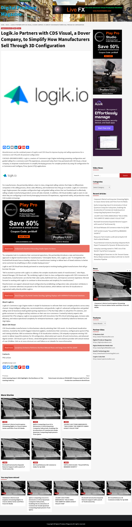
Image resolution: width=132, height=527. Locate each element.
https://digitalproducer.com (102, 342)
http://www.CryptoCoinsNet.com (104, 359)
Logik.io (26, 158)
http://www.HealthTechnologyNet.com (106, 353)
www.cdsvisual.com (30, 341)
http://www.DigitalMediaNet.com (104, 348)
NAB (15, 28)
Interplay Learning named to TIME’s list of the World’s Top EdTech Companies (110, 250)
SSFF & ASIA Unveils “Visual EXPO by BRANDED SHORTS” (76, 466)
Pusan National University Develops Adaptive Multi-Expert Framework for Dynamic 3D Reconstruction (112, 244)
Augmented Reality (7, 28)
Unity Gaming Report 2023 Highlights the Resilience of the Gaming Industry (22, 378)
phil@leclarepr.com (9, 363)
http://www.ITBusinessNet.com (103, 337)
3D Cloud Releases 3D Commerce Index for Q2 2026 (44, 466)
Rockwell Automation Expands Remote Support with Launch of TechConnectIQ (13, 467)
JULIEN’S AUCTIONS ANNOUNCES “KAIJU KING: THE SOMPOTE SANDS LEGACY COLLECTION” (76, 426)
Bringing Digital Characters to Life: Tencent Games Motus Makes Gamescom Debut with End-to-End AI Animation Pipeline (111, 256)
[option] (112, 293)
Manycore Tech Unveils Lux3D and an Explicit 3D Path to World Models (110, 238)
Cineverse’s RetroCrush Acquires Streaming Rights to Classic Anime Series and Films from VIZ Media (14, 426)
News (19, 28)
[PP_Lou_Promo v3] (41, 222)
